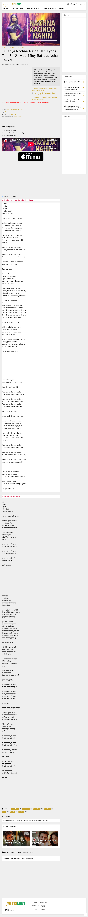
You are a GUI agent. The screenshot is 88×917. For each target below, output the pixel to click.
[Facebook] (68, 4)
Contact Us (35, 909)
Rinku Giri (14, 114)
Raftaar (7, 112)
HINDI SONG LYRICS (17, 8)
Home (7, 8)
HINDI (14, 197)
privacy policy (35, 905)
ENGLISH (6, 197)
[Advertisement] (16, 79)
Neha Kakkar (21, 47)
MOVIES (61, 8)
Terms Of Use (43, 902)
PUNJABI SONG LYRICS (32, 8)
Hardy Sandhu (18, 109)
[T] (71, 4)
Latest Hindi (11, 47)
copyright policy (43, 906)
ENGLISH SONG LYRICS (49, 8)
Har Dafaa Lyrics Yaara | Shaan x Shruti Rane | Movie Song (15, 841)
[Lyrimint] (16, 5)
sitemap (43, 909)
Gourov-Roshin (17, 117)
